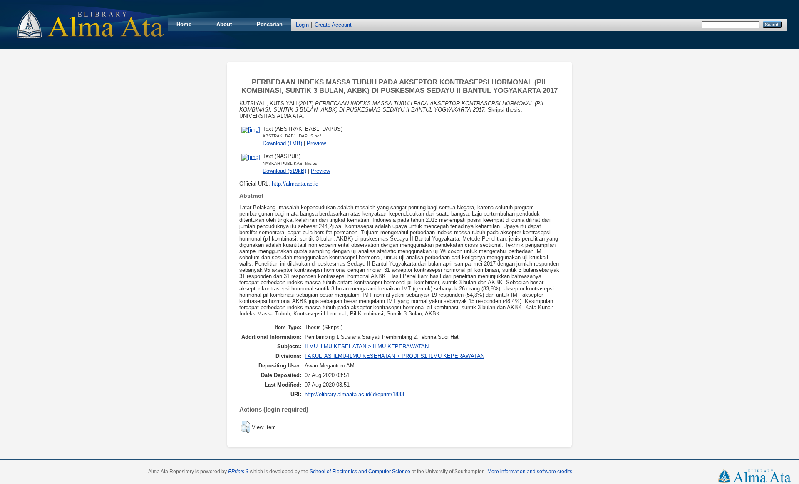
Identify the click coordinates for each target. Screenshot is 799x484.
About (224, 24)
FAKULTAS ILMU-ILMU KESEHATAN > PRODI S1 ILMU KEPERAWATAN (394, 356)
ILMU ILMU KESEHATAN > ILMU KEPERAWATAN (367, 346)
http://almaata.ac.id (295, 184)
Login (302, 25)
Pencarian (270, 24)
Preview (316, 143)
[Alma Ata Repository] (90, 41)
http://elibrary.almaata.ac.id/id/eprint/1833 (354, 394)
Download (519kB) (284, 171)
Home (183, 24)
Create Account (333, 25)
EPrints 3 (238, 471)
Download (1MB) (282, 143)
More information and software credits (529, 471)
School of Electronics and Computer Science (360, 471)
